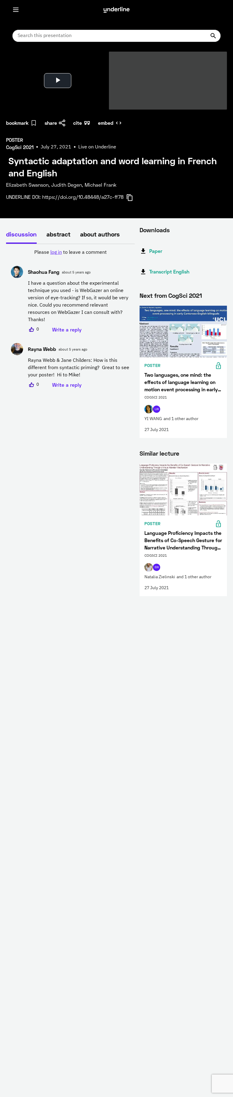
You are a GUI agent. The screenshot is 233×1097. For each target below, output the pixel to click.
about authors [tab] (100, 234)
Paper (155, 251)
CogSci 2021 (185, 295)
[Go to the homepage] (116, 10)
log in (56, 252)
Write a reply (67, 329)
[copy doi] (133, 197)
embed (105, 123)
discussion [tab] (21, 234)
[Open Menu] (15, 9)
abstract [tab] (58, 234)
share (51, 123)
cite (77, 123)
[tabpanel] (70, 318)
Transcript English (169, 271)
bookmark (17, 123)
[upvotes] (31, 329)
